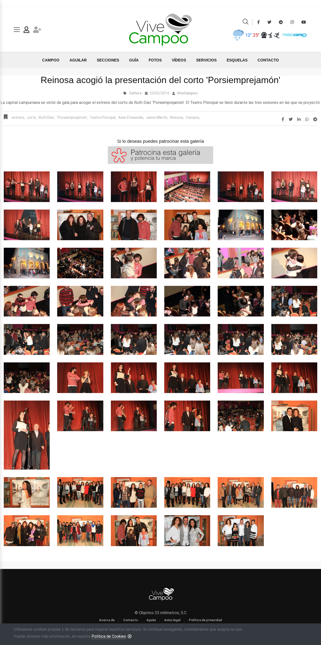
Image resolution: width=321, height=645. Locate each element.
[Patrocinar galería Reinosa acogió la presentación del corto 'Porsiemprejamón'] (160, 154)
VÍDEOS (179, 60)
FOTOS (155, 60)
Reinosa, (177, 117)
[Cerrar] (130, 636)
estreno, (18, 117)
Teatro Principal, (103, 117)
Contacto (130, 620)
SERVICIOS (206, 60)
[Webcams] (264, 34)
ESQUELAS (237, 60)
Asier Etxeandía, (131, 117)
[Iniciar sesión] (26, 30)
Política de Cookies (109, 636)
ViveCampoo (187, 93)
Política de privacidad (205, 620)
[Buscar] (246, 22)
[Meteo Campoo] (293, 35)
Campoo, (193, 117)
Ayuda (151, 620)
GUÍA (134, 60)
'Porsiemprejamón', (72, 117)
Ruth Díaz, (47, 117)
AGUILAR (78, 60)
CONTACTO (268, 60)
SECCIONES (108, 60)
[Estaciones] (270, 34)
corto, (32, 117)
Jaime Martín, (157, 117)
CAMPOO (50, 60)
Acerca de (107, 620)
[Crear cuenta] (37, 30)
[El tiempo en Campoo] (238, 35)
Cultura (135, 93)
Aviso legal (172, 620)
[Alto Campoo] (276, 34)
